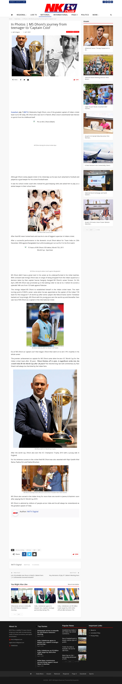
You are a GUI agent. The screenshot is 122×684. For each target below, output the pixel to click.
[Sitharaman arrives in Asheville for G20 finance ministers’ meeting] (22, 595)
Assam (49, 674)
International (60, 15)
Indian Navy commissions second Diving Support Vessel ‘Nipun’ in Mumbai (47, 662)
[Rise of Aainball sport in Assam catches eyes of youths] (82, 640)
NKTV (26, 112)
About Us (93, 630)
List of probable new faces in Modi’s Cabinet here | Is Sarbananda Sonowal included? (27, 576)
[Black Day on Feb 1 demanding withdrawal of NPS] (82, 657)
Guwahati (14, 112)
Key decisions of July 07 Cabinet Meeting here (64, 575)
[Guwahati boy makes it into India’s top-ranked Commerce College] (82, 632)
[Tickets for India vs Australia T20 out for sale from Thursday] (82, 649)
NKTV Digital (32, 511)
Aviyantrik (76, 680)
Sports (91, 674)
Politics (85, 15)
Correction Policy (95, 633)
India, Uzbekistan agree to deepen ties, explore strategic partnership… (47, 642)
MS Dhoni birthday (20, 550)
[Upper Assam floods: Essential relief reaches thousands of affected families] (98, 94)
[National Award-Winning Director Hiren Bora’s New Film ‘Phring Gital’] (98, 65)
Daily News (69, 32)
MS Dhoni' (28, 550)
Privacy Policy (94, 636)
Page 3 (74, 15)
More (95, 15)
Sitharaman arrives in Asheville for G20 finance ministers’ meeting (48, 632)
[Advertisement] (26, 8)
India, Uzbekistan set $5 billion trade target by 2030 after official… (48, 652)
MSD (34, 550)
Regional (21, 15)
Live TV (33, 15)
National (45, 15)
